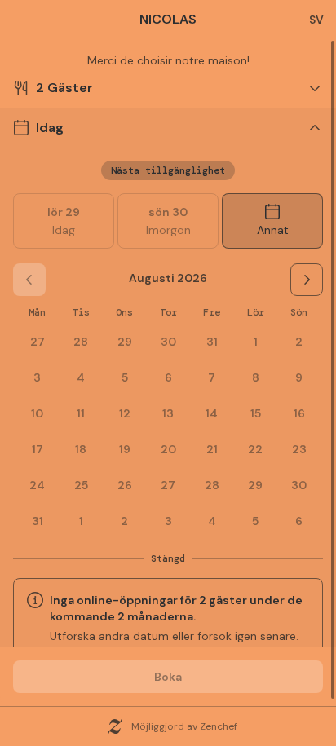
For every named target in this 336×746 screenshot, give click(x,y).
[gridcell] (255, 341)
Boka (168, 676)
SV (316, 19)
